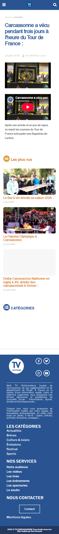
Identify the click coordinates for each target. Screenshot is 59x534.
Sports (8, 342)
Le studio (13, 490)
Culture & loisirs (14, 328)
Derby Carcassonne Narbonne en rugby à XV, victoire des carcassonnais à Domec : (26, 282)
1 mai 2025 (8, 202)
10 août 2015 (9, 290)
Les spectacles (17, 485)
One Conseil (36, 531)
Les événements (18, 481)
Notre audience (17, 467)
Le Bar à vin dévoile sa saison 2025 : (28, 198)
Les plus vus (21, 160)
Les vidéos (14, 471)
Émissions (10, 333)
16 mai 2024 (9, 244)
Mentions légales (19, 517)
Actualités (18, 17)
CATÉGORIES (22, 308)
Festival (8, 338)
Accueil (8, 17)
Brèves (8, 324)
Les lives (13, 476)
